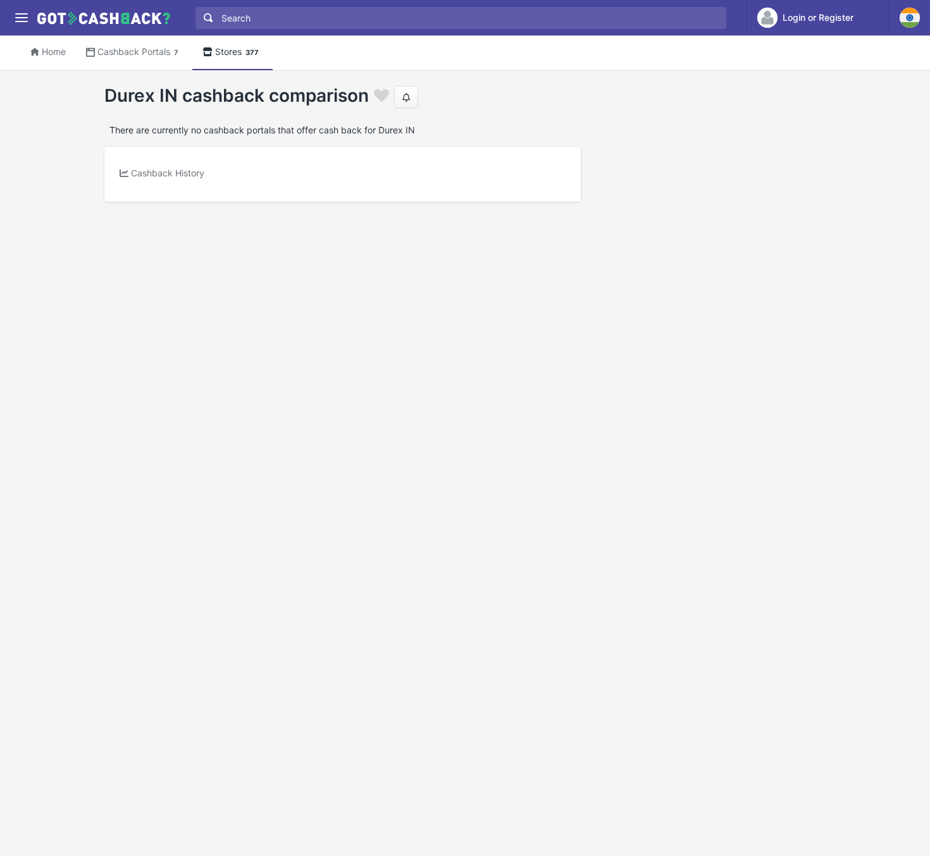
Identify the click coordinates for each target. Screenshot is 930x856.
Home (54, 51)
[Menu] (21, 18)
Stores (237, 51)
